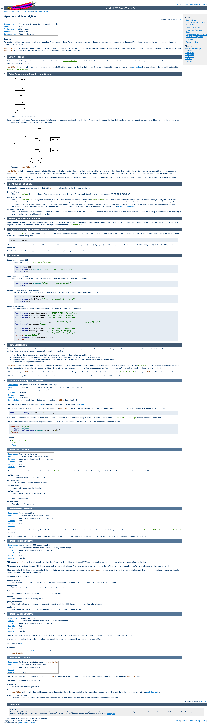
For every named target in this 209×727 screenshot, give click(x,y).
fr (180, 20)
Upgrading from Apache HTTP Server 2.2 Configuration (196, 36)
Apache (6, 11)
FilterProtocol (189, 55)
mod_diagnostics (152, 692)
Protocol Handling (192, 42)
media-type (79, 404)
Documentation (27, 11)
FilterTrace (188, 59)
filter (41, 404)
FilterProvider (189, 57)
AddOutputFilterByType (193, 49)
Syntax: (11, 387)
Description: (9, 24)
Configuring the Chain (193, 27)
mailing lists (111, 714)
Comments (189, 61)
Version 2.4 (38, 11)
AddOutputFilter (70, 61)
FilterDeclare (189, 53)
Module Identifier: (11, 29)
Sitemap (204, 4)
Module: (11, 397)
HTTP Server (15, 11)
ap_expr (23, 643)
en (176, 20)
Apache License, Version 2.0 (27, 723)
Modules (177, 4)
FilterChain (188, 51)
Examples (189, 39)
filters (14, 445)
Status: (7, 26)
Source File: (9, 31)
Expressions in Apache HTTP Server (26, 651)
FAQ (191, 4)
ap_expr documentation (126, 206)
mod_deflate (64, 408)
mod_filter (8, 48)
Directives (184, 4)
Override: (11, 392)
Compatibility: (10, 34)
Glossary (197, 4)
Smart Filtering (191, 20)
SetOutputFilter (19, 443)
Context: (11, 390)
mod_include (17, 653)
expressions (137, 67)
